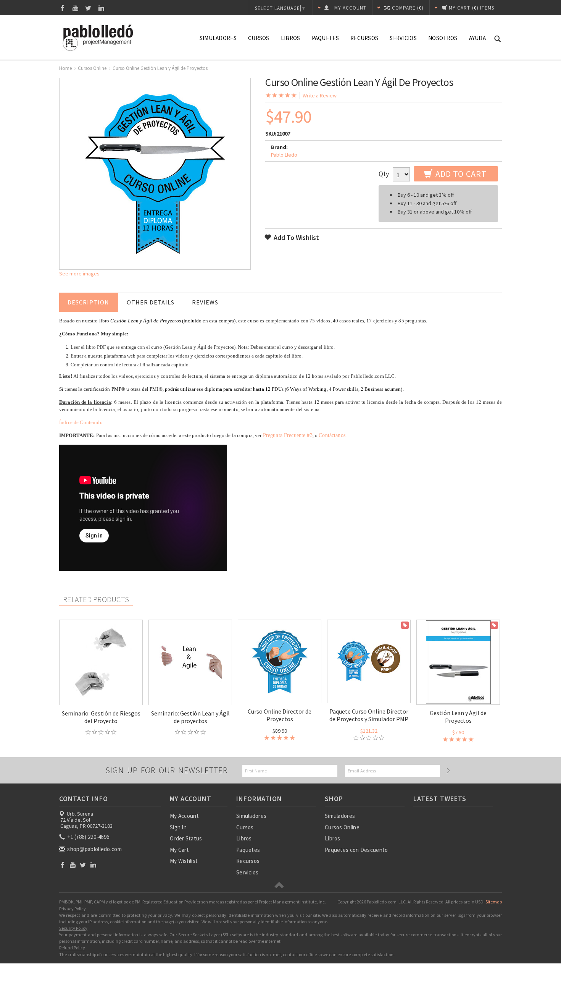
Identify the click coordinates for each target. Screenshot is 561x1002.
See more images (79, 273)
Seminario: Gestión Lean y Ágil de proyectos (190, 717)
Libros (290, 38)
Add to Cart (460, 173)
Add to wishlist (295, 237)
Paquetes (325, 38)
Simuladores (218, 38)
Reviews (205, 302)
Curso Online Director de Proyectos (279, 715)
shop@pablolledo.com (94, 849)
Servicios (403, 38)
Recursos (364, 38)
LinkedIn (101, 8)
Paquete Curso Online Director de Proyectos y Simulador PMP (368, 715)
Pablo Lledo (284, 154)
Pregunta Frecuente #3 (288, 435)
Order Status (186, 838)
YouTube (75, 8)
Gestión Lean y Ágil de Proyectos (458, 716)
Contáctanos (332, 435)
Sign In (178, 827)
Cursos (258, 38)
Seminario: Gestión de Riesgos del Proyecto (101, 717)
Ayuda (477, 38)
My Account (184, 815)
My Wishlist (184, 860)
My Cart (179, 849)
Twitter (88, 8)
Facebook (62, 8)
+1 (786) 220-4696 (87, 836)
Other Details (150, 302)
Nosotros (442, 38)
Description (88, 302)
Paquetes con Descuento (356, 849)
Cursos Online (92, 68)
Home (65, 68)
